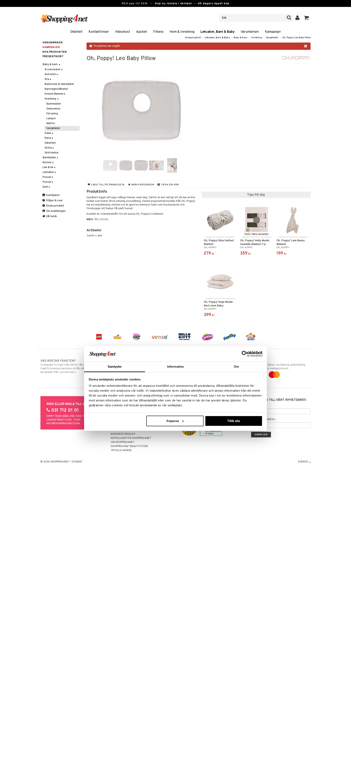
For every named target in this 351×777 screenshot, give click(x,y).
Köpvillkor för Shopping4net (131, 438)
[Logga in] (297, 18)
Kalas (48, 133)
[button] (306, 18)
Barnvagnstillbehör (56, 89)
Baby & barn (240, 37)
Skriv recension (142, 184)
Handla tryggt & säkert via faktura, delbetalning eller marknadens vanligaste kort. (276, 364)
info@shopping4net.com (63, 423)
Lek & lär (48, 167)
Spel (45, 187)
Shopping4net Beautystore (129, 446)
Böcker (47, 162)
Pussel (47, 177)
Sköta (48, 148)
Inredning (256, 37)
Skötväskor (51, 152)
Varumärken (250, 32)
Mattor (50, 123)
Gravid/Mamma (54, 94)
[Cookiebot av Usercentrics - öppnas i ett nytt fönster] (244, 354)
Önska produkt (54, 206)
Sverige (303, 461)
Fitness (158, 32)
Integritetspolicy (123, 434)
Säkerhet (50, 143)
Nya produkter (54, 52)
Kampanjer (273, 32)
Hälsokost (122, 32)
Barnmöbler (53, 104)
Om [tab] (236, 366)
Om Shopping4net (122, 442)
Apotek (141, 32)
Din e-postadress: (263, 419)
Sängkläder (272, 37)
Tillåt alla (233, 421)
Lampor (51, 118)
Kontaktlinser (99, 32)
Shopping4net (193, 37)
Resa (48, 138)
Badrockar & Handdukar (59, 84)
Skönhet (76, 32)
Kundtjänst (52, 195)
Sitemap (77, 461)
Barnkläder (49, 157)
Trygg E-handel (121, 450)
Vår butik (51, 216)
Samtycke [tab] (115, 366)
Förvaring (52, 113)
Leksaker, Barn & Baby (217, 32)
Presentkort (52, 56)
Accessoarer (52, 69)
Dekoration (53, 108)
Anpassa (172, 421)
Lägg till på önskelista (107, 184)
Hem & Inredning (182, 32)
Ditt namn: (258, 405)
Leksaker (48, 172)
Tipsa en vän (169, 184)
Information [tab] (175, 366)
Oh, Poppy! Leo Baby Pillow (296, 37)
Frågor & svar (54, 200)
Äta (47, 79)
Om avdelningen (55, 211)
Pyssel (47, 182)
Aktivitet (50, 74)
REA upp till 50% (134, 3)
